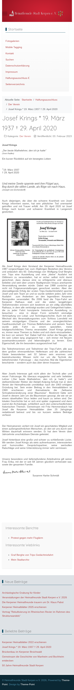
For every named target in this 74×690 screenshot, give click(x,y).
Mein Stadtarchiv (20, 559)
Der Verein (25, 136)
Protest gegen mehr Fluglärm (27, 537)
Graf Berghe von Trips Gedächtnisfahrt (32, 554)
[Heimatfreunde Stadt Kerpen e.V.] (37, 13)
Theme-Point (27, 684)
